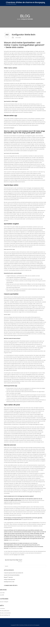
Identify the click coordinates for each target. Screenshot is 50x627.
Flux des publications (4, 610)
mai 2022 (2, 595)
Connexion (2, 608)
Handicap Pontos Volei (9, 581)
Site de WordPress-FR (5, 615)
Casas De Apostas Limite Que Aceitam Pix (13, 572)
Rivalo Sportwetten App (9, 249)
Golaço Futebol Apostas (9, 579)
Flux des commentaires (5, 613)
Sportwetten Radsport (9, 127)
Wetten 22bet (7, 314)
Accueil (18, 19)
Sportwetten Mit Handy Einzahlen (11, 153)
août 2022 (2, 592)
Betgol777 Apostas (8, 577)
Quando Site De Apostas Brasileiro (11, 575)
